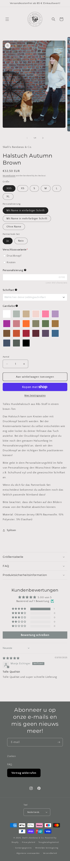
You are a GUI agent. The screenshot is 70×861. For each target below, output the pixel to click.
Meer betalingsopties (35, 395)
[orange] (26, 324)
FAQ (9, 764)
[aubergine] (45, 333)
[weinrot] (36, 333)
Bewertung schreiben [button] (35, 635)
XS (22, 188)
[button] (7, 19)
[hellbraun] (55, 324)
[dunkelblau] (7, 343)
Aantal (6, 357)
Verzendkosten (9, 176)
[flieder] (55, 314)
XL (8, 196)
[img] (11, 658)
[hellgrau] (16, 314)
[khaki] (36, 324)
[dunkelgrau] (16, 343)
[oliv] (45, 324)
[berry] (7, 324)
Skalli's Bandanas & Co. (33, 838)
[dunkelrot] (26, 333)
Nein (21, 240)
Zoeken (11, 756)
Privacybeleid (28, 842)
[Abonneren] (59, 742)
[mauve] (16, 324)
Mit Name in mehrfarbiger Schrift (26, 218)
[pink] (45, 314)
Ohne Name (13, 226)
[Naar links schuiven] (27, 138)
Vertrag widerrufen (23, 772)
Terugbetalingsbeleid (48, 842)
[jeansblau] (55, 333)
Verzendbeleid (50, 853)
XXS (9, 188)
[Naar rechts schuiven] (43, 138)
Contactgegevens (23, 848)
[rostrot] (16, 333)
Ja (7, 240)
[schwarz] (26, 343)
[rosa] (36, 314)
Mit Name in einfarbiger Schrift (25, 210)
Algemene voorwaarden (28, 853)
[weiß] (7, 314)
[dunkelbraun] (7, 333)
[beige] (26, 314)
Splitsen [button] (11, 530)
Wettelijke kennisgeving (46, 848)
